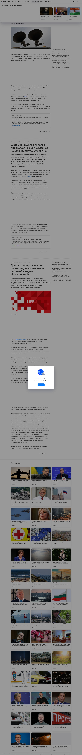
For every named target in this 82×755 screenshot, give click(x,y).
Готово (41, 384)
